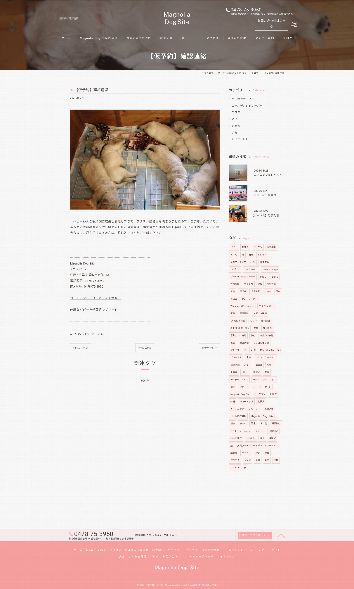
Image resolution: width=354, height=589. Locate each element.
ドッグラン (260, 394)
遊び (267, 372)
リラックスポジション (264, 379)
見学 (258, 460)
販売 (267, 460)
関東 (253, 423)
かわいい (250, 438)
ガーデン (257, 247)
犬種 (267, 453)
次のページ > (209, 347)
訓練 (232, 423)
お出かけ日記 (240, 139)
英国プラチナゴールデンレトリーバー (256, 445)
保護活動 (244, 343)
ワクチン (244, 387)
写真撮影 (271, 247)
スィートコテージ (262, 387)
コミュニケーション (266, 357)
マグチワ (248, 284)
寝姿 (258, 453)
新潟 (253, 350)
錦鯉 (232, 401)
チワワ (236, 112)
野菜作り (235, 269)
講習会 (233, 453)
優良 (276, 460)
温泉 (260, 284)
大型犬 (247, 460)
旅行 (253, 335)
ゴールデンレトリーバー (83, 333)
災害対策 (271, 284)
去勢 (256, 328)
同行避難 (244, 313)
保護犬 (272, 438)
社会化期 (235, 365)
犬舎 (234, 132)
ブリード (259, 431)
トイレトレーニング (240, 431)
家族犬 (236, 125)
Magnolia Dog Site (270, 350)
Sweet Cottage (270, 269)
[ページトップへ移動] (281, 535)
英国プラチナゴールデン (242, 262)
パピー (101, 333)
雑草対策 (269, 409)
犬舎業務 (255, 291)
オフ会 (263, 423)
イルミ (233, 254)
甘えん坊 (235, 467)
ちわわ (253, 320)
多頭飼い (273, 431)
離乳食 (245, 247)
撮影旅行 (276, 423)
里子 (248, 357)
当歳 (251, 254)
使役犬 (261, 401)
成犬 (262, 438)
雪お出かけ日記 (238, 335)
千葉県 (233, 372)
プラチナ (235, 460)
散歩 (269, 365)
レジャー (262, 254)
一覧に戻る (144, 347)
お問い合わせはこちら (271, 23)
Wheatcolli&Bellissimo (242, 306)
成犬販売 (267, 328)
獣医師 (259, 365)
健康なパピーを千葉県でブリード (94, 310)
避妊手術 (235, 350)
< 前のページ (80, 347)
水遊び (263, 276)
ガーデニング (237, 409)
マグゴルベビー (267, 306)
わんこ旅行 (236, 438)
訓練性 (273, 394)
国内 (278, 291)
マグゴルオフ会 (261, 343)
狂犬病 (243, 291)
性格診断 (235, 284)
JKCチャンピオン (239, 379)
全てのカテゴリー (243, 99)
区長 (232, 313)
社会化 (274, 276)
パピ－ (233, 247)
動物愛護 (265, 320)
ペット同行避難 (238, 416)
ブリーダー (254, 409)
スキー (268, 291)
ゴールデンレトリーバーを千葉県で (95, 298)
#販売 (145, 381)
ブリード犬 (236, 357)
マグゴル (246, 453)
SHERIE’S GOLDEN (239, 328)
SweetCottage (237, 320)
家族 (232, 343)
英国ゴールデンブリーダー (243, 299)
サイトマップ (226, 556)
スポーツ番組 (260, 313)
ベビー (245, 372)
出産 (232, 387)
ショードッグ (246, 401)
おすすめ (264, 262)
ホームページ (251, 269)
